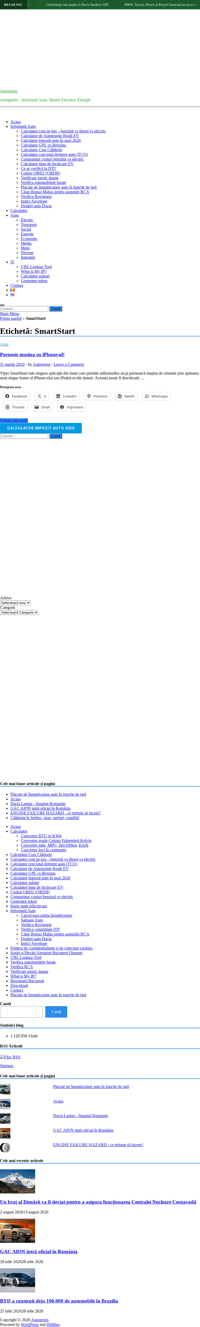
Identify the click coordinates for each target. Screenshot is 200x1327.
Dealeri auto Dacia (36, 206)
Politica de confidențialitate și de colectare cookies (51, 948)
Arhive (5, 598)
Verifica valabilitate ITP (40, 929)
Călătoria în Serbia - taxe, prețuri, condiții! (44, 817)
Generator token (34, 280)
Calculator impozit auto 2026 (40, 428)
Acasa (15, 122)
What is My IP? (34, 271)
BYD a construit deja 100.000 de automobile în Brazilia (59, 1301)
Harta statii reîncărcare (28, 906)
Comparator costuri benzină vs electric (52, 159)
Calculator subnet (35, 276)
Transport (28, 224)
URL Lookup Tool (36, 266)
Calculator (18, 210)
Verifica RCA (21, 967)
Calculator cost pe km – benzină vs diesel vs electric (63, 131)
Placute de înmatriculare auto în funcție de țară (59, 187)
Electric (27, 220)
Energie (27, 234)
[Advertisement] (100, 48)
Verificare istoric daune (40, 178)
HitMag (53, 1324)
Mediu (26, 243)
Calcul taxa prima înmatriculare (46, 915)
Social (26, 229)
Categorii (7, 607)
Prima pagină (11, 318)
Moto (25, 248)
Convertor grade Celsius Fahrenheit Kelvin (56, 840)
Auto (14, 215)
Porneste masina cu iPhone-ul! (32, 354)
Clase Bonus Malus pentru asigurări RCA (55, 192)
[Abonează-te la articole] (10, 1057)
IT (12, 262)
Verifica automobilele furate (43, 182)
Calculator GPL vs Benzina (43, 145)
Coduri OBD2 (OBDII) (40, 173)
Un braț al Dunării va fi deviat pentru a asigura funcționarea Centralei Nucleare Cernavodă (98, 1202)
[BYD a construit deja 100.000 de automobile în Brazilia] (17, 1291)
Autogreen (8, 91)
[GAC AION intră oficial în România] (17, 1241)
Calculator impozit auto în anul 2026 (51, 140)
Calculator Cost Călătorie (41, 150)
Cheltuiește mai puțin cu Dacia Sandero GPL (62, 4)
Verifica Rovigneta (36, 196)
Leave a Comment (69, 364)
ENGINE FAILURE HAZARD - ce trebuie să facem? (55, 813)
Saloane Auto (32, 920)
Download (19, 985)
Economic (29, 238)
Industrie (28, 257)
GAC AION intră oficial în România (40, 808)
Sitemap (6, 1066)
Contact (16, 285)
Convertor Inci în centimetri (43, 850)
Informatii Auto (23, 126)
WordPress (30, 1324)
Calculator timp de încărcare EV (47, 164)
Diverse (27, 252)
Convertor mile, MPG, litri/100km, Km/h (54, 845)
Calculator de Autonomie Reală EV (50, 136)
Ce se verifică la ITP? (38, 168)
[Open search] (2, 305)
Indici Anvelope (34, 201)
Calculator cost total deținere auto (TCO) (54, 154)
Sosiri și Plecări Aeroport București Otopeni (46, 953)
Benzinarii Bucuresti (27, 981)
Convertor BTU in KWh (41, 836)
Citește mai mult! (14, 420)
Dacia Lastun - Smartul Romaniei (37, 803)
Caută (5, 1003)
